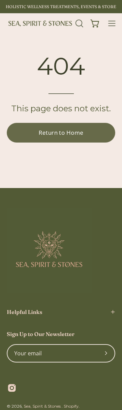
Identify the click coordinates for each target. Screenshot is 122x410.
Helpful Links (24, 312)
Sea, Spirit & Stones (43, 406)
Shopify (71, 406)
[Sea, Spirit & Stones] (40, 23)
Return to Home (61, 132)
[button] (78, 23)
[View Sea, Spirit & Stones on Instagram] (12, 388)
